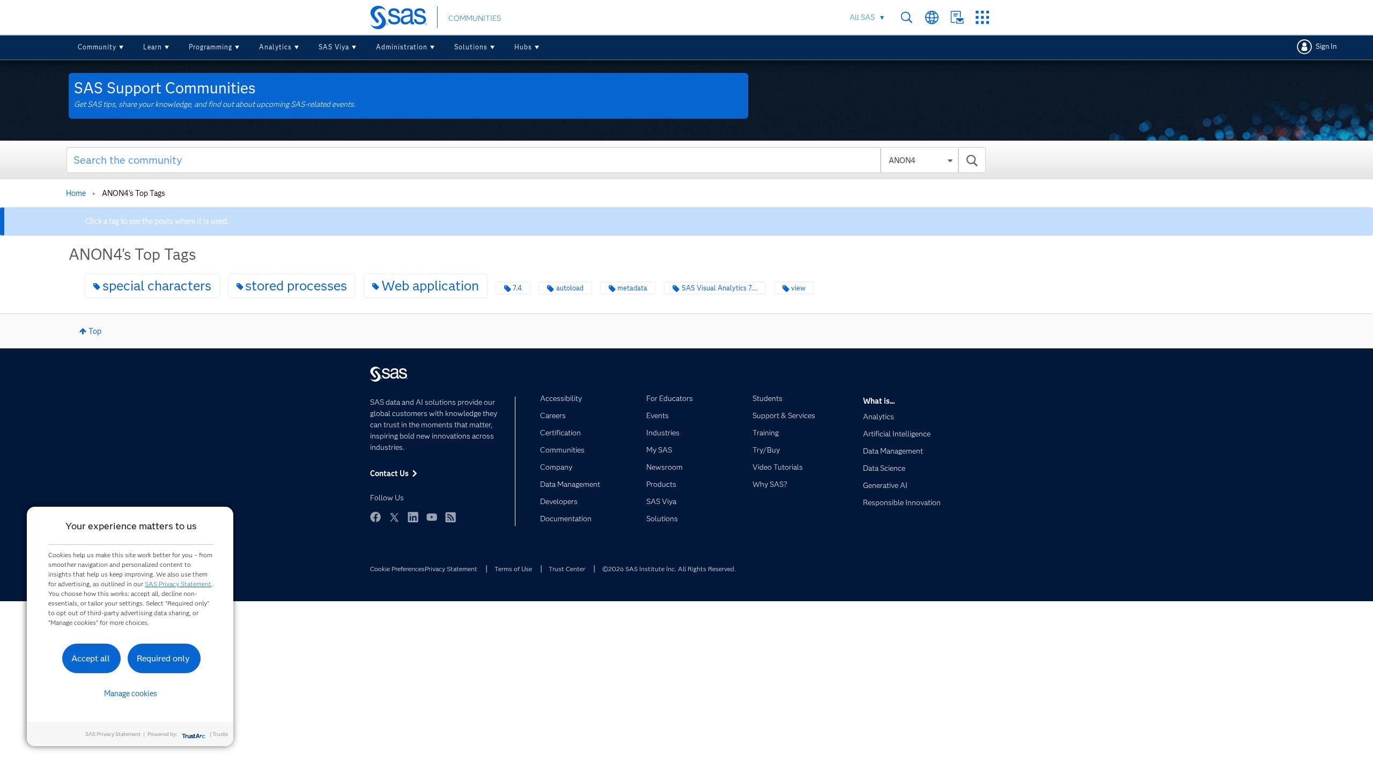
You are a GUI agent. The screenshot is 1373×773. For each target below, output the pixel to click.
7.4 (517, 288)
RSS (450, 517)
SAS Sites (982, 17)
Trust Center (567, 569)
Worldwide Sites (932, 17)
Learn (152, 47)
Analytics (275, 47)
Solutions (471, 47)
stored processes (296, 286)
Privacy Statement (451, 569)
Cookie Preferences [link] (397, 569)
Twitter (394, 517)
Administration (401, 47)
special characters (156, 286)
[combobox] (526, 160)
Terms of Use (513, 569)
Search (906, 17)
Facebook (375, 517)
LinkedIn (413, 517)
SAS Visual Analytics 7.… (719, 288)
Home (76, 193)
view (798, 288)
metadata (632, 288)
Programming (210, 47)
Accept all (90, 658)
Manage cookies (130, 693)
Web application (430, 286)
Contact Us (957, 17)
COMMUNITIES (474, 18)
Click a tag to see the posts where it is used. (156, 221)
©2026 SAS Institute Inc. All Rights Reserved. (669, 569)
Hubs (523, 47)
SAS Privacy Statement (178, 584)
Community (97, 47)
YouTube (431, 517)
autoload (570, 288)
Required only (163, 658)
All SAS (862, 17)
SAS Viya (334, 47)
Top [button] (94, 331)
